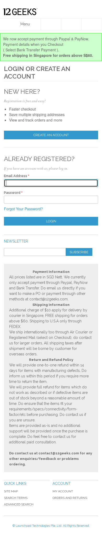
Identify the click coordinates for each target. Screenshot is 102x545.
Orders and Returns (70, 498)
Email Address (15, 176)
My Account (63, 491)
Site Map (11, 491)
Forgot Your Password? (23, 208)
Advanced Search (18, 504)
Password (12, 193)
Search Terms (15, 498)
